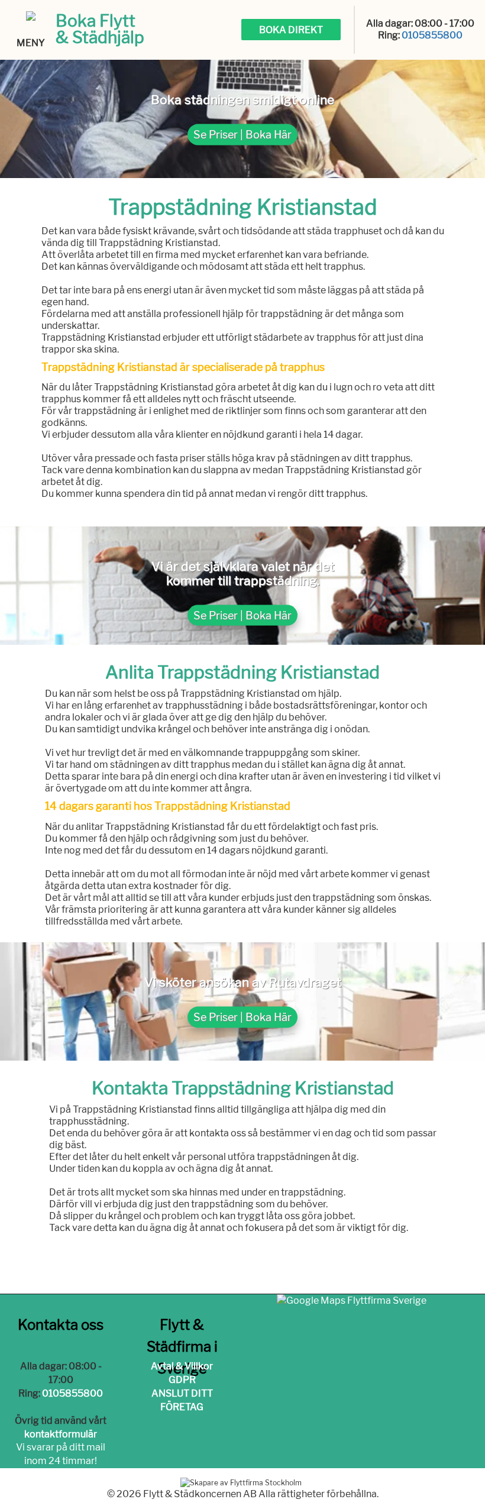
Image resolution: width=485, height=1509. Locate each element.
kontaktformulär (60, 1434)
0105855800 (432, 35)
